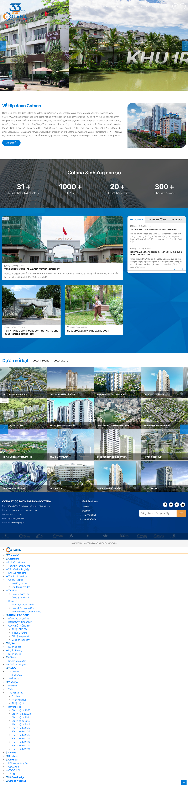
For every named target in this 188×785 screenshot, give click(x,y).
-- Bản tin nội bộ (13, 706)
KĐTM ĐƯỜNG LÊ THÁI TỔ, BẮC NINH (18, 457)
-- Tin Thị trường (14, 675)
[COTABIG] (39, 536)
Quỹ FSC (162, 7)
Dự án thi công (41, 361)
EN (183, 6)
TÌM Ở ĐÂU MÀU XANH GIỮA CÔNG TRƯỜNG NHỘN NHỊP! (32, 269)
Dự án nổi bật (15, 360)
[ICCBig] (124, 536)
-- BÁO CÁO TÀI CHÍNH (17, 618)
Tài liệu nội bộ (18, 703)
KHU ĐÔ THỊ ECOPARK (153, 457)
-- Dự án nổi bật (13, 646)
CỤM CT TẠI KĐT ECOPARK (14, 426)
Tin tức (137, 7)
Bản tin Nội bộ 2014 (21, 735)
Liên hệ (85, 506)
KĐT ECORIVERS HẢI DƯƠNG (15, 394)
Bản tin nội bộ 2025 (21, 710)
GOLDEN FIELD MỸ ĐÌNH (154, 394)
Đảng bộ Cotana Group (23, 604)
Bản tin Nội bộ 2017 (21, 728)
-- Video (10, 689)
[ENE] (88, 536)
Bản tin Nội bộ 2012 (21, 742)
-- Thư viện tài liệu (14, 692)
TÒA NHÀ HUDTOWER (59, 457)
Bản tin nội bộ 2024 (21, 717)
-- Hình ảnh (11, 685)
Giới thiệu (81, 7)
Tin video (176, 219)
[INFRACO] (142, 536)
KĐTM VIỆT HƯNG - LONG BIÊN (62, 426)
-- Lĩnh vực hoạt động (16, 572)
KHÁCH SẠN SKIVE (152, 488)
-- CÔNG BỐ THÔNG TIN (18, 625)
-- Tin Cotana (12, 671)
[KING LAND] (5, 536)
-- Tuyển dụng (12, 678)
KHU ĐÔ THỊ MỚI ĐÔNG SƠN (108, 488)
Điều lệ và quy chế (20, 636)
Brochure (85, 510)
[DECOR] (71, 536)
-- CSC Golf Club (14, 770)
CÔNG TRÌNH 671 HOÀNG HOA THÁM (112, 457)
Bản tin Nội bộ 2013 (21, 738)
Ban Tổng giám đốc (21, 587)
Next (4, 429)
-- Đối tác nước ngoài (16, 664)
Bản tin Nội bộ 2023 (21, 713)
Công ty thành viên (20, 594)
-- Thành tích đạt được (17, 576)
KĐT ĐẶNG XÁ (56, 488)
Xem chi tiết (11, 142)
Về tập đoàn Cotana (21, 105)
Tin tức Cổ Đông (19, 632)
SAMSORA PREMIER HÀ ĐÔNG (62, 394)
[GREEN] (105, 536)
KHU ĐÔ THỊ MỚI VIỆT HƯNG (14, 488)
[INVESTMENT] (159, 536)
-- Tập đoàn (11, 590)
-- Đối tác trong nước (16, 661)
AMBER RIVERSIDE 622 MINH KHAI (111, 394)
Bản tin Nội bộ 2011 (21, 745)
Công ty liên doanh (20, 597)
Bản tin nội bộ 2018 (21, 724)
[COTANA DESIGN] (58, 536)
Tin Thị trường (156, 219)
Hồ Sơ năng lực (88, 514)
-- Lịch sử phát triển (15, 562)
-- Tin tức (10, 773)
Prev (184, 429)
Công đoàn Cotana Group (24, 608)
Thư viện (149, 7)
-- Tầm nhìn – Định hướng (18, 565)
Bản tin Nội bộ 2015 (21, 731)
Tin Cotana (136, 219)
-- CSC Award (13, 766)
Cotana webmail (89, 519)
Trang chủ (67, 7)
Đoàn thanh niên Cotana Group (26, 611)
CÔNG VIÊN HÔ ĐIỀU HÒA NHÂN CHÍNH (113, 426)
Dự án (114, 7)
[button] (3, 46)
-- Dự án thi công (14, 650)
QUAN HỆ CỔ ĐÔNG (98, 7)
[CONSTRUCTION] (24, 536)
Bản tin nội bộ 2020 (21, 720)
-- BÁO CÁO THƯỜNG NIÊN (19, 622)
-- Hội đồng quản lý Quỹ (17, 763)
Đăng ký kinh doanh (21, 639)
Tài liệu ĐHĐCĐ (19, 629)
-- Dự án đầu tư (13, 654)
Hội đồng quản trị (20, 583)
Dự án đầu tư (61, 361)
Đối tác (125, 7)
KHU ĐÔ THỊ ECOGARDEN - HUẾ (157, 426)
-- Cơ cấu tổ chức (14, 579)
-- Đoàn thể (11, 601)
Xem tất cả (178, 269)
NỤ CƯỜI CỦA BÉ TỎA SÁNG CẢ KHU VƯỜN (25, 331)
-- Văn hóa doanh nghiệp (18, 569)
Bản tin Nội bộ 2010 (21, 749)
